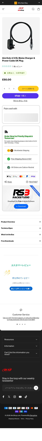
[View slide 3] (22, 324)
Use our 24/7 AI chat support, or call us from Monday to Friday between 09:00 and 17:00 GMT (21, 319)
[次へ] (39, 2)
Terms (22, 419)
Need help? (33, 182)
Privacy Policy (29, 419)
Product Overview (8, 222)
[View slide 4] (25, 324)
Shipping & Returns (14, 419)
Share (9, 182)
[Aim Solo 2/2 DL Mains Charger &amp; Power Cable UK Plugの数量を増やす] (14, 88)
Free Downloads (7, 241)
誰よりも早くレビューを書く (21, 289)
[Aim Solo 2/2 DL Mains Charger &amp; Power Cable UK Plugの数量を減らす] (4, 88)
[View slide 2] (19, 324)
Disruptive (33, 415)
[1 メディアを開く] (21, 36)
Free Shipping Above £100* (21, 159)
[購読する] (36, 388)
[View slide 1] (17, 324)
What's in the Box (7, 235)
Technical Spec (7, 228)
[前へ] (3, 2)
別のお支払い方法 (20, 101)
